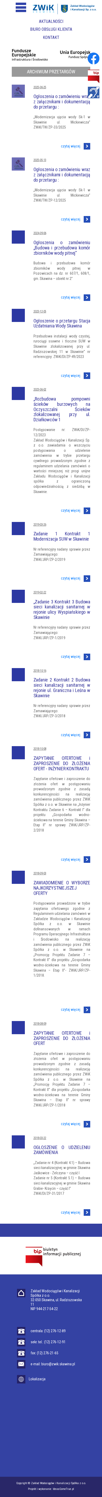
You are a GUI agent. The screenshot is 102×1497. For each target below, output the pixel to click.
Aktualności (51, 21)
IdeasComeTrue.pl (63, 1489)
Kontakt (51, 37)
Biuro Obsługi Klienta (51, 29)
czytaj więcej (71, 146)
